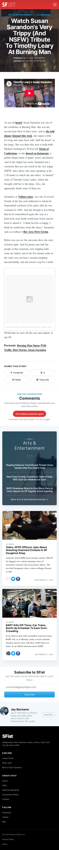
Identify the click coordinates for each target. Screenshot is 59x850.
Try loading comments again (29, 414)
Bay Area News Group (35, 232)
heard (18, 122)
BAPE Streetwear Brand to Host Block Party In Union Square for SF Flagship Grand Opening (29, 490)
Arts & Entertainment (20, 15)
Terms (4, 844)
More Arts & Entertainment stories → (29, 499)
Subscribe (29, 694)
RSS (4, 822)
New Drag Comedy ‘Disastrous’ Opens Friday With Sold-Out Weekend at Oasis (29, 478)
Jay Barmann (43, 15)
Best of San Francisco (12, 767)
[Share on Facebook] (18, 578)
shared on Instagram (37, 153)
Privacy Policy (8, 839)
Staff (4, 785)
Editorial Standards (10, 790)
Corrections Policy (10, 794)
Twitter (5, 817)
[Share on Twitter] (13, 578)
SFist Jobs (7, 763)
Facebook (6, 812)
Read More (48, 715)
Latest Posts (7, 758)
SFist (7, 736)
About (5, 781)
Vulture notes (25, 196)
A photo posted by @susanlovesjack (21, 327)
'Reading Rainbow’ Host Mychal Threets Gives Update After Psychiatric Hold (29, 466)
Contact (5, 799)
